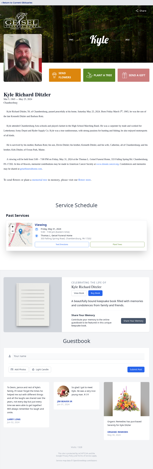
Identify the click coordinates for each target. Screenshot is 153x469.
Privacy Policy (68, 456)
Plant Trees (117, 244)
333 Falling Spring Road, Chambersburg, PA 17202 (66, 238)
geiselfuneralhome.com (31, 169)
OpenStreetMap (79, 460)
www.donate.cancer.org (107, 164)
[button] (20, 232)
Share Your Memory (133, 320)
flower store (84, 179)
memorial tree (39, 179)
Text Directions (62, 244)
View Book (79, 293)
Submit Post (136, 369)
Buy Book (95, 293)
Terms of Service (85, 456)
